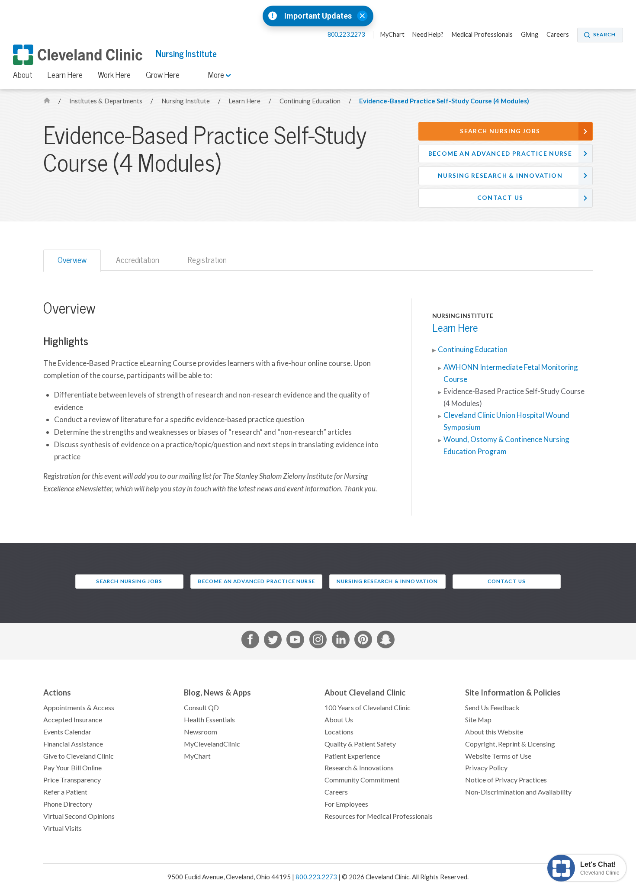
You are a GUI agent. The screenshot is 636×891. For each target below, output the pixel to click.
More (217, 75)
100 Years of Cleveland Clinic (367, 707)
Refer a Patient (65, 792)
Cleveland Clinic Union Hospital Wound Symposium (506, 421)
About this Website (494, 732)
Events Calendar (67, 732)
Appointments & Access (78, 707)
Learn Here (65, 75)
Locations (338, 732)
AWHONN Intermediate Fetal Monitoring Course (510, 373)
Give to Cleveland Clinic (78, 756)
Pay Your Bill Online (72, 767)
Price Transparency (72, 780)
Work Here (114, 75)
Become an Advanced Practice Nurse (500, 153)
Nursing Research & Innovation (500, 175)
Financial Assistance (73, 744)
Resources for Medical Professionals (378, 816)
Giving (529, 34)
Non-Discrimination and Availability (518, 792)
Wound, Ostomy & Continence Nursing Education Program (506, 445)
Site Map (478, 719)
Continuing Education (310, 101)
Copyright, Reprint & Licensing (510, 744)
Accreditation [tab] (137, 260)
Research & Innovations (359, 767)
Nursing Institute (186, 54)
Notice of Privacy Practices (506, 780)
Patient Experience (352, 756)
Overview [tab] (72, 260)
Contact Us (500, 198)
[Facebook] (250, 641)
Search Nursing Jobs (500, 131)
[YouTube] (295, 641)
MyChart (392, 34)
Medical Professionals (482, 34)
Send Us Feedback (492, 707)
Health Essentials (209, 719)
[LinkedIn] (341, 641)
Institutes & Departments (106, 101)
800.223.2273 (347, 34)
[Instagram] (318, 641)
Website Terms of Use (498, 756)
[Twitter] (273, 641)
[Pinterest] (363, 641)
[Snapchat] (386, 641)
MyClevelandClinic (212, 744)
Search (604, 35)
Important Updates (318, 16)
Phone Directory (67, 804)
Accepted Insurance (72, 719)
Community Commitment (362, 780)
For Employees (346, 804)
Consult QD (201, 707)
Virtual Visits (62, 828)
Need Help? (427, 34)
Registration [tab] (207, 260)
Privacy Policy (486, 767)
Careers (557, 34)
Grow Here (163, 75)
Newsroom (200, 732)
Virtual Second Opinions (79, 816)
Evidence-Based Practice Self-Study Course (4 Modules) (444, 101)
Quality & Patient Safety (360, 744)
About (22, 75)
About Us (338, 719)
